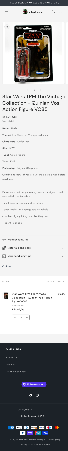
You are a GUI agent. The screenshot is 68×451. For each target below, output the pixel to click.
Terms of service (43, 444)
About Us (11, 364)
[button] (6, 11)
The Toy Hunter (21, 439)
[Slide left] (27, 90)
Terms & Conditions (16, 371)
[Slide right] (40, 90)
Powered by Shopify (37, 439)
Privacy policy (27, 444)
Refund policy (54, 439)
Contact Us (11, 357)
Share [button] (8, 266)
